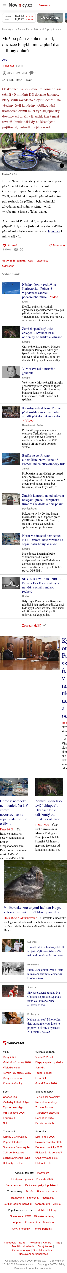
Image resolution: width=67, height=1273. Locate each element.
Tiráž (57, 1242)
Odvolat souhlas (42, 1250)
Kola (30, 260)
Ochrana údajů (21, 1250)
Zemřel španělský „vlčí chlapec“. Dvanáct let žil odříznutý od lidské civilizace (42, 332)
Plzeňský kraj (29, 508)
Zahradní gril (42, 1203)
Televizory (49, 1222)
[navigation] (4, 5)
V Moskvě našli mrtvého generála (38, 370)
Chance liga (10, 1096)
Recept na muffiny (46, 1102)
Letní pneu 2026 (45, 1136)
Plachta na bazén (46, 1191)
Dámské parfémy (44, 1216)
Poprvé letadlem (12, 1141)
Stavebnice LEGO (20, 1216)
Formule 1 (9, 1117)
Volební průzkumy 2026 (17, 1062)
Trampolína (17, 1197)
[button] (33, 152)
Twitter (22, 1242)
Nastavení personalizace (33, 1253)
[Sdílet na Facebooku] (16, 249)
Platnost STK (43, 1163)
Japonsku (54, 231)
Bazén (30, 1191)
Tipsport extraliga (13, 1107)
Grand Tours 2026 (46, 1083)
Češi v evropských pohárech (41, 1185)
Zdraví (25, 468)
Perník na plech (44, 1123)
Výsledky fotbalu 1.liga (16, 1102)
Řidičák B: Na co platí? (48, 1152)
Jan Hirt (39, 1067)
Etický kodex (44, 1246)
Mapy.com (43, 1172)
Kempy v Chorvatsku (15, 1136)
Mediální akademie (23, 1246)
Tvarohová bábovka (47, 1112)
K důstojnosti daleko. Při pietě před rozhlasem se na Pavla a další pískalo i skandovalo (42, 412)
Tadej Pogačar (43, 1072)
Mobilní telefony (47, 1210)
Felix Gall (40, 1078)
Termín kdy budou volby (17, 1072)
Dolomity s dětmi (13, 1163)
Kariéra (47, 1242)
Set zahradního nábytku (18, 1203)
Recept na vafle (44, 1117)
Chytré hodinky (21, 1228)
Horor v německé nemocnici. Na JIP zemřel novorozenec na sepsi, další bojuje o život (42, 539)
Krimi (25, 301)
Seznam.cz (45, 5)
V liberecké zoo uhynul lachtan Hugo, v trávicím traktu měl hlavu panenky (32, 909)
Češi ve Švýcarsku (14, 1152)
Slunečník (33, 1197)
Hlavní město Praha (32, 425)
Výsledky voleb (11, 1067)
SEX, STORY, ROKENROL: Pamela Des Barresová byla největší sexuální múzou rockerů (41, 585)
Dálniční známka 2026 (48, 1141)
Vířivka (57, 1203)
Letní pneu (15, 1222)
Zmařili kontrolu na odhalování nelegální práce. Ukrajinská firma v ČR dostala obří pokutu (43, 499)
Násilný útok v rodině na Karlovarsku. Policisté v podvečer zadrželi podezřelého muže (39, 290)
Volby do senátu (12, 1078)
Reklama (34, 1242)
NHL (5, 1123)
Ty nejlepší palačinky (47, 1096)
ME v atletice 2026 (14, 1112)
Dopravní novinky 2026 (49, 1147)
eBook (10, 73)
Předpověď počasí (22, 1179)
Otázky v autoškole (46, 1157)
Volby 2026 (9, 1056)
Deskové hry (32, 1222)
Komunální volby (13, 1083)
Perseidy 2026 (44, 1179)
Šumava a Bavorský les (17, 1147)
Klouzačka (48, 1197)
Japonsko (42, 260)
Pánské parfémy (42, 1228)
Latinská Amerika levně (16, 1157)
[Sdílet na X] (21, 249)
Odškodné (8, 265)
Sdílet (24, 73)
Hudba (25, 596)
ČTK (4, 60)
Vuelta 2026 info (44, 1056)
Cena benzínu (14, 1185)
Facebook (10, 1242)
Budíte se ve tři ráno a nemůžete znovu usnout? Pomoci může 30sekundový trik (43, 459)
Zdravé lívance (44, 1107)
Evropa (26, 341)
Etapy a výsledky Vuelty (49, 1062)
